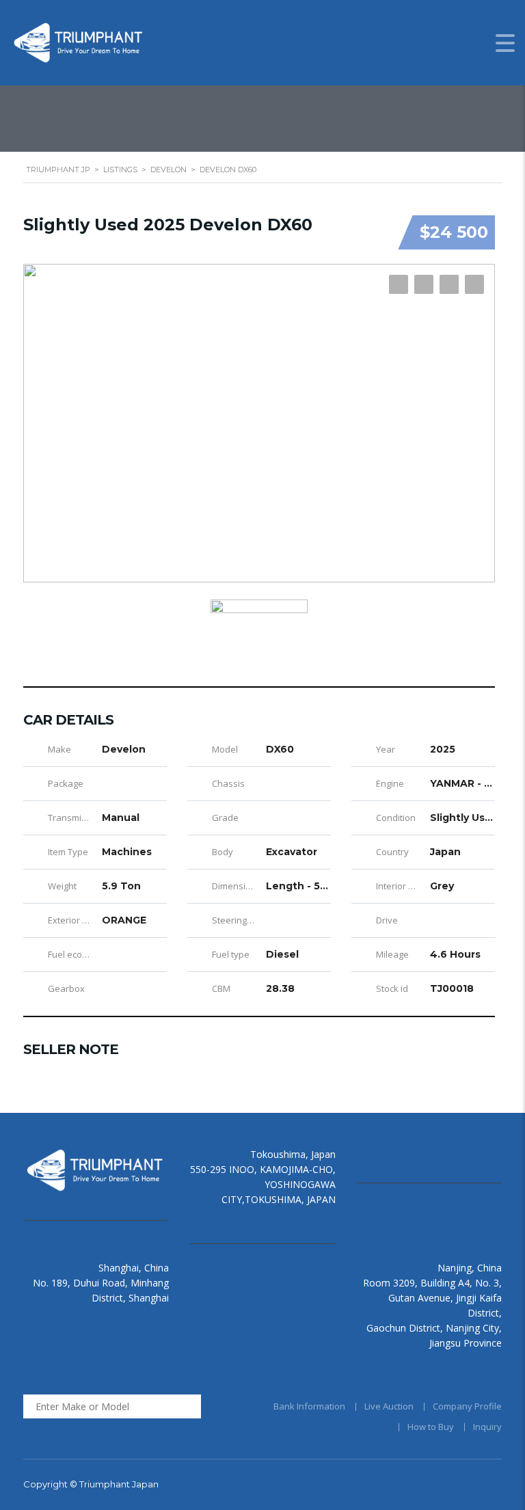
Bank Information (309, 1406)
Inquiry (487, 1426)
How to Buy (430, 1426)
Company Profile (467, 1406)
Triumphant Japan (119, 1484)
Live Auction (389, 1406)
